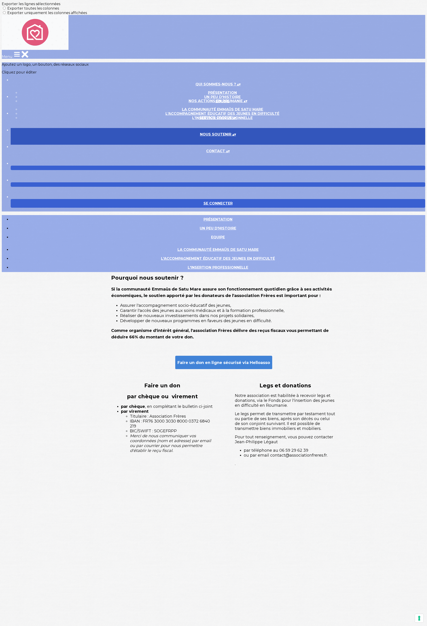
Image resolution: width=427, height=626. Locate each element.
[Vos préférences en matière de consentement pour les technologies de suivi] (419, 618)
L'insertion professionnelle (218, 267)
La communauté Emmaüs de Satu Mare (222, 109)
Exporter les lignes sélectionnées (31, 4)
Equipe (218, 237)
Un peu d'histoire (222, 97)
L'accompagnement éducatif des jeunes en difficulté (222, 114)
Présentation (222, 93)
